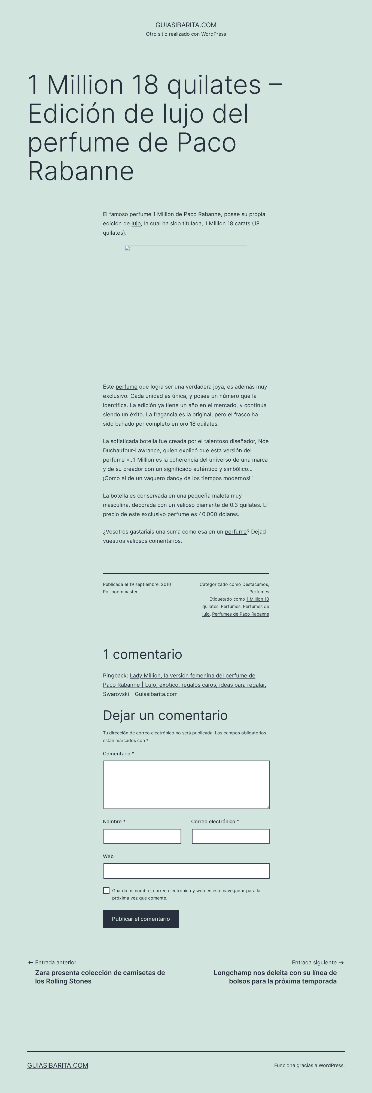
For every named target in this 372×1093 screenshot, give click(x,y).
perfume (127, 386)
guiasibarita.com (186, 25)
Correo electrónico (215, 821)
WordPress (331, 1065)
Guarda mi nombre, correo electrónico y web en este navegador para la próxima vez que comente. (186, 894)
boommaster (124, 591)
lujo (136, 223)
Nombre (114, 821)
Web (108, 856)
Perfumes (259, 591)
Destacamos (255, 584)
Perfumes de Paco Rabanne (240, 614)
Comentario (118, 753)
